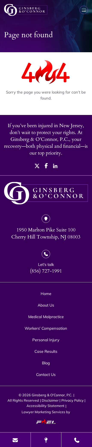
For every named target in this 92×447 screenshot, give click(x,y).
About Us (46, 305)
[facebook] (46, 166)
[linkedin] (55, 166)
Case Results (45, 351)
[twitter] (37, 166)
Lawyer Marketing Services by (46, 412)
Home (46, 293)
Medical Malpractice (46, 316)
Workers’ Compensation (46, 328)
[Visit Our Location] (46, 439)
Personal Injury (45, 339)
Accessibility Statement (45, 406)
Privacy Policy (72, 400)
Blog (46, 363)
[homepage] (46, 193)
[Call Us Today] (76, 439)
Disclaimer (50, 400)
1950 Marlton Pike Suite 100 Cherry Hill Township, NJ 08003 (45, 233)
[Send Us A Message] (15, 439)
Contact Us (46, 374)
